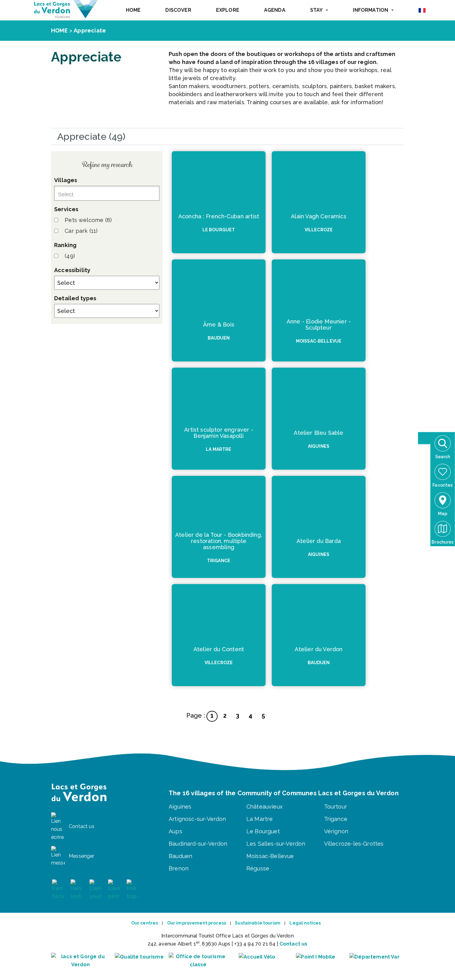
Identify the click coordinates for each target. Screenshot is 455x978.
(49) (70, 256)
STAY (316, 10)
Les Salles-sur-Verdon (276, 843)
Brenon (178, 868)
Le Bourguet (263, 831)
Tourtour (335, 806)
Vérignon (336, 831)
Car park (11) (81, 231)
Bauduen (180, 856)
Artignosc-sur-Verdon (197, 819)
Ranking (65, 245)
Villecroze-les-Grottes (354, 843)
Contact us (294, 944)
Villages (65, 180)
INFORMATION (370, 10)
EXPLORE (227, 10)
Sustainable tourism (257, 922)
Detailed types (75, 298)
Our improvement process (196, 922)
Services (66, 209)
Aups (175, 831)
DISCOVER (178, 10)
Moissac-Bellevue (270, 856)
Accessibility (72, 270)
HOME (133, 10)
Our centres (144, 922)
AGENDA (274, 10)
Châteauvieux (264, 806)
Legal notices (305, 922)
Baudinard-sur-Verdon (198, 843)
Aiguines (180, 806)
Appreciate (90, 30)
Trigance (335, 819)
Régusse (257, 868)
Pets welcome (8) (88, 220)
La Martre (259, 819)
